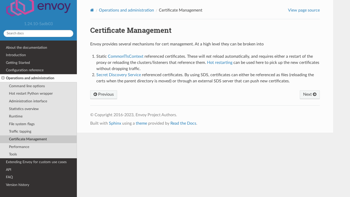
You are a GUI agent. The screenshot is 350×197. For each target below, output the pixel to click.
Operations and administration (30, 78)
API (8, 170)
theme (141, 123)
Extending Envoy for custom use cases (36, 162)
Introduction (16, 55)
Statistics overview (24, 109)
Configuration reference (25, 70)
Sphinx (115, 123)
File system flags (22, 124)
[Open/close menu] (3, 78)
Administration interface (28, 101)
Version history (17, 185)
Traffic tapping (20, 131)
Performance (19, 147)
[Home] (92, 10)
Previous (105, 94)
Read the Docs (183, 123)
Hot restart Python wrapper (31, 93)
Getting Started (18, 63)
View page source (304, 10)
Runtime (16, 116)
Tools (13, 154)
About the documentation (26, 48)
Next (308, 94)
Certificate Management (28, 139)
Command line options (27, 86)
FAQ (9, 177)
